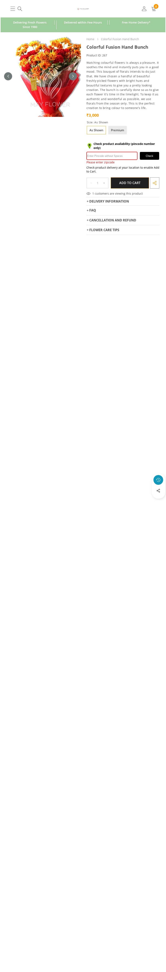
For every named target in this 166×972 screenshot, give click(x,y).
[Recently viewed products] (158, 480)
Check (149, 155)
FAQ (92, 210)
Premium (117, 130)
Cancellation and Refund (112, 220)
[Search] (19, 8)
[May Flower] (83, 9)
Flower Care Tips (104, 230)
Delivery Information (109, 201)
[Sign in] (144, 8)
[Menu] (12, 8)
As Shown (96, 130)
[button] (158, 501)
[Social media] (158, 491)
